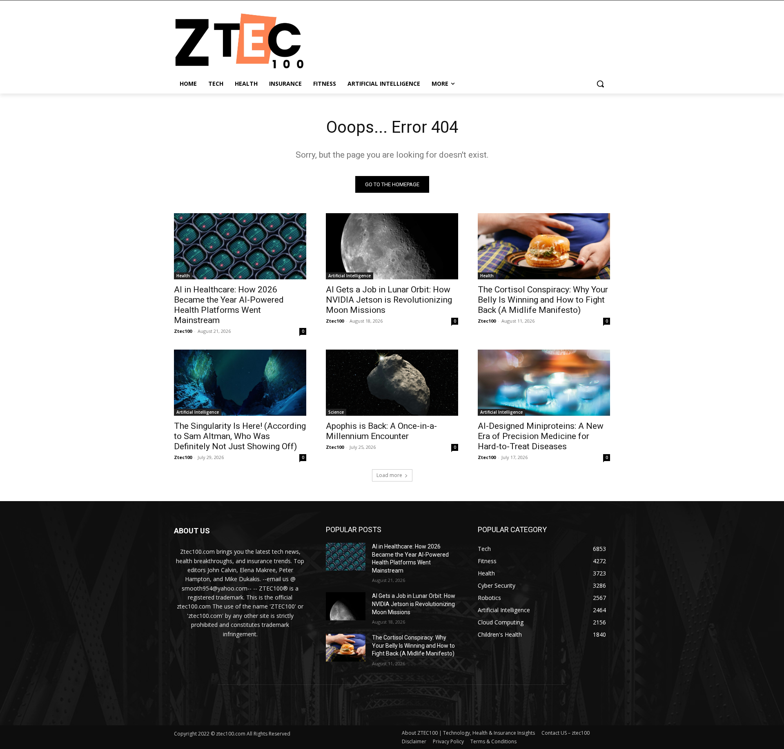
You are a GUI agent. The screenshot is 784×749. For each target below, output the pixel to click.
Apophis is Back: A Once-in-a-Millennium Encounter (381, 431)
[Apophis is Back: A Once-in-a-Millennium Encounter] (392, 383)
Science (336, 412)
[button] (600, 84)
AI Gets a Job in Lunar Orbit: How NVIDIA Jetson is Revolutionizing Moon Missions (389, 300)
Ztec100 (183, 331)
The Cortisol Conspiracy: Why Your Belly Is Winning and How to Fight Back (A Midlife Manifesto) (543, 300)
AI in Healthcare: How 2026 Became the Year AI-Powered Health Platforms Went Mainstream (229, 305)
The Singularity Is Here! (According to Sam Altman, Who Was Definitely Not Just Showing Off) (240, 436)
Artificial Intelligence (349, 276)
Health (183, 276)
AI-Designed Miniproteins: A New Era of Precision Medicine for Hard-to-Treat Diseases (541, 436)
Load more (389, 475)
